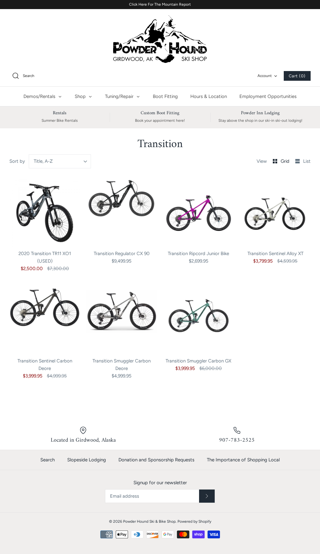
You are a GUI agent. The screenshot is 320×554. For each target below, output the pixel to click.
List (307, 161)
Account (265, 76)
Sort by (17, 161)
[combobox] (60, 161)
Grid (286, 161)
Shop (81, 96)
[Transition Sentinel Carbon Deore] (44, 320)
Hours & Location (208, 96)
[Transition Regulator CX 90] (121, 212)
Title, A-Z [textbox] (43, 161)
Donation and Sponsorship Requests (156, 460)
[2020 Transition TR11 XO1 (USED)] (44, 212)
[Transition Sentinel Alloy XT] (275, 212)
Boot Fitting (165, 96)
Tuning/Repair (120, 96)
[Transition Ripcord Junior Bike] (198, 212)
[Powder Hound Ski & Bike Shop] (160, 39)
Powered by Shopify (194, 521)
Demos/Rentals (40, 96)
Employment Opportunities (268, 96)
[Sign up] (207, 496)
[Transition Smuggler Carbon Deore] (121, 320)
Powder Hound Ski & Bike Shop (149, 521)
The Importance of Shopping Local (243, 460)
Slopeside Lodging (86, 460)
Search (47, 460)
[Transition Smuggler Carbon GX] (198, 320)
